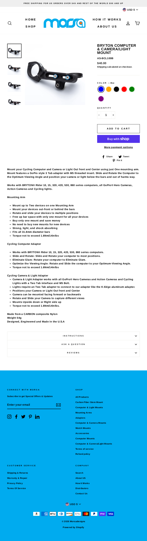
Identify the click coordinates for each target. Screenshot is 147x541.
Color (105, 83)
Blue (101, 89)
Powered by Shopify (73, 527)
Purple (101, 99)
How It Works (107, 19)
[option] (73, 3)
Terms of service (84, 449)
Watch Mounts (83, 428)
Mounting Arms (83, 412)
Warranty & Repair (17, 478)
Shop (30, 26)
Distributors (81, 488)
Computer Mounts (85, 438)
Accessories (82, 433)
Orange (109, 89)
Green (132, 89)
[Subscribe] (58, 405)
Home (30, 19)
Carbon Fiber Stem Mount (89, 402)
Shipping (101, 67)
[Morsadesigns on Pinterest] (30, 416)
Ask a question (73, 344)
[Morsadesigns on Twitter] (23, 416)
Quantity (104, 108)
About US (107, 26)
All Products (82, 397)
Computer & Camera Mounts (90, 423)
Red (124, 89)
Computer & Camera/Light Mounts (93, 444)
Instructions (73, 336)
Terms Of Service (16, 488)
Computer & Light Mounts (89, 407)
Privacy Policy (15, 483)
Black (116, 89)
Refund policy (82, 454)
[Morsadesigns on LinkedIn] (37, 416)
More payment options (118, 147)
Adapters (80, 418)
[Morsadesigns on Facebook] (16, 416)
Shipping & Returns (17, 473)
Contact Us (81, 493)
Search (79, 473)
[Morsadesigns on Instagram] (9, 416)
